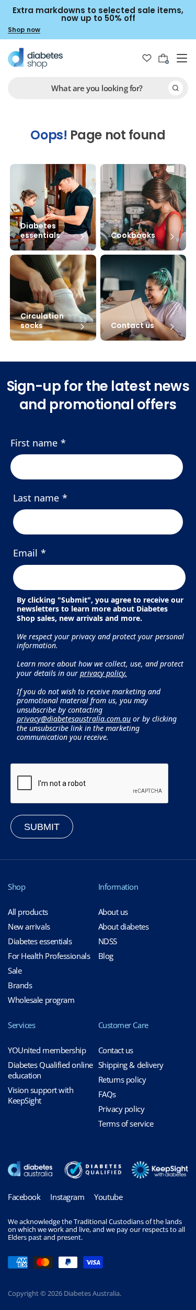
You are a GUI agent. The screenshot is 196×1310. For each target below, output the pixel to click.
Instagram (67, 1197)
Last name (36, 498)
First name (33, 442)
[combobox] (98, 88)
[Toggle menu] (182, 58)
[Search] (175, 88)
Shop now (24, 29)
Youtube (108, 1197)
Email (25, 553)
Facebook (24, 1197)
